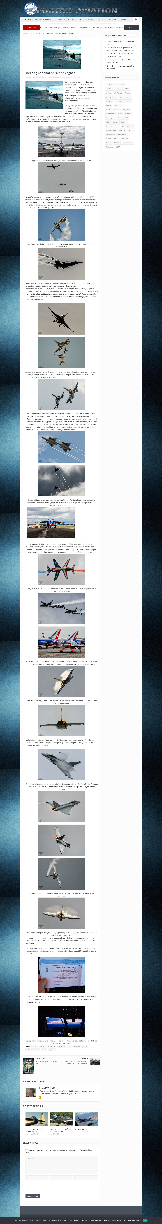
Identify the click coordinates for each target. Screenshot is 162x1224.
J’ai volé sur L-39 (81, 1129)
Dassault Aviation (112, 109)
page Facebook (64, 1043)
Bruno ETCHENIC (38, 77)
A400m (126, 89)
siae (115, 139)
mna (85, 1046)
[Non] (159, 1220)
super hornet (127, 143)
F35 (107, 122)
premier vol (110, 134)
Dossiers (71, 19)
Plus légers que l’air (86, 19)
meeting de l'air (76, 1046)
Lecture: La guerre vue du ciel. (46, 1062)
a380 (118, 89)
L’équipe (123, 19)
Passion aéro (59, 19)
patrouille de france (33, 1050)
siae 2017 (124, 139)
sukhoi (116, 143)
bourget (109, 101)
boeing (128, 97)
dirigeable (126, 109)
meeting (130, 126)
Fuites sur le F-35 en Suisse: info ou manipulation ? (86, 27)
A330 (115, 85)
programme (122, 134)
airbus (108, 93)
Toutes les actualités (42, 19)
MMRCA (122, 130)
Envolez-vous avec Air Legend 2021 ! (51, 27)
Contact (101, 19)
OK (145, 1220)
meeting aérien (62, 1046)
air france (118, 93)
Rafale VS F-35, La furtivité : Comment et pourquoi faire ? (76, 1062)
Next (84, 1059)
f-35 (126, 118)
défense (128, 114)
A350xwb (109, 89)
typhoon (52, 1050)
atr (121, 97)
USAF (118, 147)
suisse (108, 143)
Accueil (28, 19)
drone (120, 114)
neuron (130, 130)
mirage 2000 (111, 130)
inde (117, 126)
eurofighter (51, 1046)
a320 (108, 85)
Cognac (42, 1046)
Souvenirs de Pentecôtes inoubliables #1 (60, 1130)
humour (109, 126)
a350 (123, 85)
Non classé (65, 77)
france (115, 122)
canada (118, 101)
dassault (117, 105)
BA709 (34, 1046)
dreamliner (110, 114)
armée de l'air (111, 97)
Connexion (112, 19)
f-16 (119, 118)
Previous (41, 1059)
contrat (127, 101)
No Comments (75, 77)
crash (108, 105)
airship (127, 93)
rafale (44, 1050)
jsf (123, 126)
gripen (123, 122)
